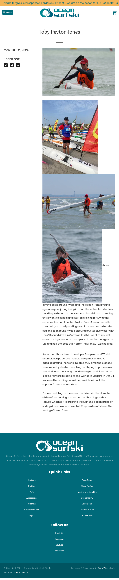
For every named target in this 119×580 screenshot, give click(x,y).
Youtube (59, 544)
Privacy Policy (21, 572)
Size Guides (87, 515)
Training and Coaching (87, 491)
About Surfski (87, 486)
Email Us (59, 532)
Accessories (31, 497)
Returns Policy (87, 509)
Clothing (31, 503)
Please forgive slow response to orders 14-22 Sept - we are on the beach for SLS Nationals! (58, 3)
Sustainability (87, 497)
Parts (31, 491)
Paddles (31, 486)
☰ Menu (7, 12)
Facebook (59, 550)
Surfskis (32, 480)
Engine (32, 515)
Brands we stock (31, 509)
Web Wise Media (106, 568)
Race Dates (87, 480)
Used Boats (87, 503)
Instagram (59, 538)
